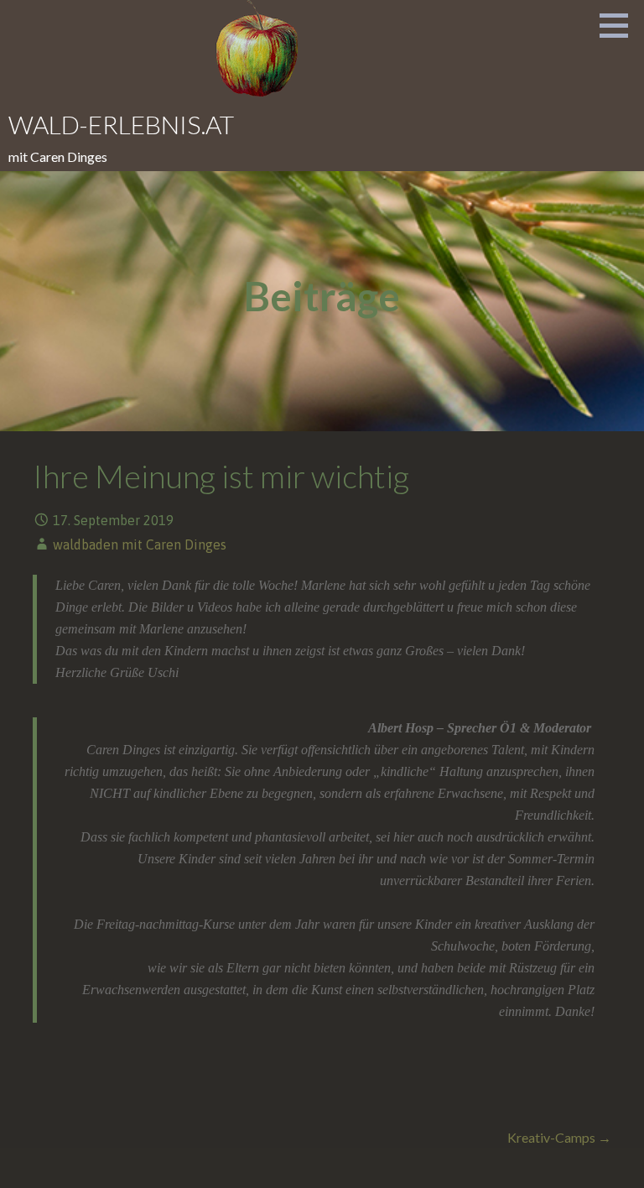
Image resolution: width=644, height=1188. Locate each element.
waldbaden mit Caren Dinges (139, 544)
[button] (619, 25)
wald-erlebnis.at (121, 124)
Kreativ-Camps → (559, 1137)
